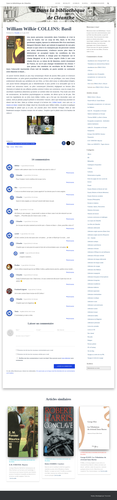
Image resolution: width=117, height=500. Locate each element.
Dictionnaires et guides (94, 175)
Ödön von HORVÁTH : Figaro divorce (98, 144)
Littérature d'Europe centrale (96, 255)
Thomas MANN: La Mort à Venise (97, 117)
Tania (16, 311)
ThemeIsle (107, 496)
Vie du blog (91, 351)
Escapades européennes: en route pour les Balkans (97, 77)
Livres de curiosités (93, 326)
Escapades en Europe (97, 3)
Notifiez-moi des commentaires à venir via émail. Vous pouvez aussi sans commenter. (45, 359)
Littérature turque (93, 312)
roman (12, 147)
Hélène (17, 166)
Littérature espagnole (94, 273)
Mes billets (66, 3)
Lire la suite (13, 478)
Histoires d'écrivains (93, 210)
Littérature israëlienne (94, 284)
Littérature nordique (93, 298)
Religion (90, 340)
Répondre (70, 173)
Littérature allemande (94, 227)
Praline (17, 265)
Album (89, 154)
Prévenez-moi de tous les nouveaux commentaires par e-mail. (35, 350)
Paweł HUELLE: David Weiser (96, 100)
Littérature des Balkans (94, 269)
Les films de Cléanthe (94, 224)
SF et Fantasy (92, 347)
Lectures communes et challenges (97, 217)
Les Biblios (76, 3)
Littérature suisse (93, 308)
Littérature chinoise (93, 248)
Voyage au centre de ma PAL (96, 354)
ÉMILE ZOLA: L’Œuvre (100, 83)
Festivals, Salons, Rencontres (96, 206)
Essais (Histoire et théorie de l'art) (97, 189)
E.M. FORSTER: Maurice (95, 140)
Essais (89, 185)
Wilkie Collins (19, 147)
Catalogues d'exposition (94, 164)
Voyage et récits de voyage (95, 358)
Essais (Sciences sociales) (95, 196)
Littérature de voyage (94, 266)
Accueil (57, 3)
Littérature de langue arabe (95, 262)
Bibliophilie (91, 161)
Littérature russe (92, 301)
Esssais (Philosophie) (94, 199)
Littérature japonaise (93, 291)
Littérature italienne (93, 287)
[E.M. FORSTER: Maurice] (23, 431)
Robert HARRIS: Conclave (54, 464)
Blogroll (85, 3)
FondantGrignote (21, 289)
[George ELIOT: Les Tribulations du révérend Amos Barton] (94, 428)
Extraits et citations (93, 203)
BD (88, 157)
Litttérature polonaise (94, 322)
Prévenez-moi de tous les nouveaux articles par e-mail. (33, 354)
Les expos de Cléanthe (94, 220)
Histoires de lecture (93, 213)
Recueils (90, 337)
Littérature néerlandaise (94, 294)
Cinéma (90, 168)
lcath (16, 209)
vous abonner (66, 358)
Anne (89, 83)
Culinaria (90, 171)
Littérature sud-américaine (95, 305)
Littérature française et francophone (98, 277)
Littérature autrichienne (94, 245)
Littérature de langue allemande (97, 259)
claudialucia (91, 60)
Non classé (91, 333)
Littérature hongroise (94, 280)
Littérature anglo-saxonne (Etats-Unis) (99, 231)
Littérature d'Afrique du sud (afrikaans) (99, 252)
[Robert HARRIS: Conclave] (58, 431)
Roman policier (92, 344)
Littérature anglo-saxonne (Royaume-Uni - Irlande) (21, 143)
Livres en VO (91, 329)
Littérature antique (93, 241)
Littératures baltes (93, 315)
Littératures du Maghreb (95, 319)
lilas (16, 187)
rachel (17, 234)
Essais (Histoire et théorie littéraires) (98, 192)
